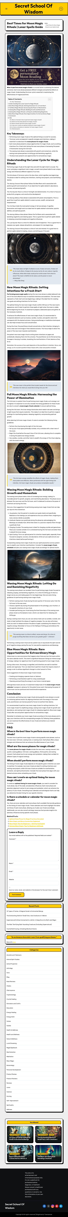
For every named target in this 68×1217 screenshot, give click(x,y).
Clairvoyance (11, 990)
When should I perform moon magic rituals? (24, 123)
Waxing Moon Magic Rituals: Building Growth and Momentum (27, 110)
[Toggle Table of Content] (49, 99)
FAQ (10, 118)
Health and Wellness (13, 1034)
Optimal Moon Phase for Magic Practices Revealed (26, 819)
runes (8, 1087)
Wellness (9, 1109)
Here (14, 942)
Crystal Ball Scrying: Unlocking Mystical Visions (22, 929)
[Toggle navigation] (6, 9)
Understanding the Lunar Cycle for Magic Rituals (23, 104)
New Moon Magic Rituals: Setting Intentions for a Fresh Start (27, 106)
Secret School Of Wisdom (33, 9)
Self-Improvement (12, 1100)
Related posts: (16, 128)
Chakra (9, 986)
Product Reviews (12, 1078)
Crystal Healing (11, 999)
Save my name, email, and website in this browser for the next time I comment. (33, 890)
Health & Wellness (12, 1030)
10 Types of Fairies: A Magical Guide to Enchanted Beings (25, 911)
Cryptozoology (11, 995)
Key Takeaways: (16, 101)
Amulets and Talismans (14, 955)
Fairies (9, 1021)
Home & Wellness (12, 1039)
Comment (12, 839)
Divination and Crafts (13, 1003)
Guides (9, 1025)
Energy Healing (11, 1012)
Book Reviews (11, 981)
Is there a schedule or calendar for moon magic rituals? (27, 127)
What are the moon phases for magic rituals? (24, 121)
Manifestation (11, 1052)
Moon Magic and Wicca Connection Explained (24, 821)
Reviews (9, 1083)
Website (11, 879)
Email (11, 871)
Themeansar (48, 1214)
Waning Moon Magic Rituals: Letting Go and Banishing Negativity (28, 112)
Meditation (10, 1056)
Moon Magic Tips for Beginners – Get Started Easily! (27, 824)
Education (10, 1008)
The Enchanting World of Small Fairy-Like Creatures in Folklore (27, 915)
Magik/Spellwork (12, 1048)
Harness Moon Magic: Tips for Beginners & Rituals (26, 826)
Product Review (12, 1074)
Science (9, 1092)
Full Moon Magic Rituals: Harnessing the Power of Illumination (27, 108)
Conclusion (12, 116)
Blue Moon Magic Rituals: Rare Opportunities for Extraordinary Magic (30, 114)
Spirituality (10, 1105)
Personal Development (14, 1070)
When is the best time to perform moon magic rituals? (27, 119)
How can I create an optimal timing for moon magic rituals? (28, 125)
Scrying (9, 1096)
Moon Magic (10, 1061)
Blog (8, 977)
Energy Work (10, 1017)
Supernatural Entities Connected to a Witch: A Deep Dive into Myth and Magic (31, 920)
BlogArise (39, 1214)
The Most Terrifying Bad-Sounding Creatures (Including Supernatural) (29, 924)
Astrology (10, 968)
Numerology (10, 1065)
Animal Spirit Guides (13, 959)
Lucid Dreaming (12, 1043)
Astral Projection (12, 964)
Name (11, 863)
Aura (8, 973)
